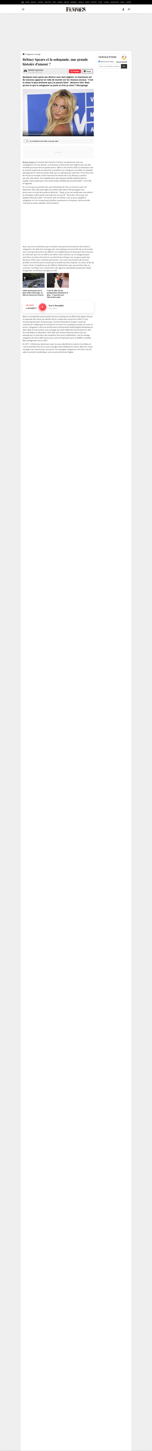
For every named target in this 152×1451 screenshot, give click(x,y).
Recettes (48, 2)
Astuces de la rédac (106, 62)
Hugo (122, 2)
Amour (66, 2)
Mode (27, 2)
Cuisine (40, 2)
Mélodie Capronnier (35, 70)
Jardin (60, 2)
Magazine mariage (34, 54)
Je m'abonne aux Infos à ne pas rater (44, 141)
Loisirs (106, 2)
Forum (128, 2)
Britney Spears (29, 162)
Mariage (74, 2)
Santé (87, 2)
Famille (81, 2)
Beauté (33, 2)
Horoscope (114, 2)
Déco (54, 2)
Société (94, 2)
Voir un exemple (121, 62)
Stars (100, 2)
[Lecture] (42, 307)
